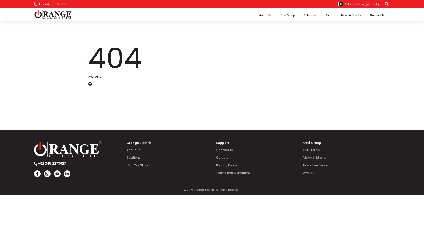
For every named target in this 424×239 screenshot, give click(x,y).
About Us (265, 15)
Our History (311, 150)
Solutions (310, 15)
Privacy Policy (226, 165)
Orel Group (287, 15)
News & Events (351, 15)
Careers (222, 158)
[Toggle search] (386, 4)
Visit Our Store (137, 165)
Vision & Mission (315, 158)
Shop (329, 15)
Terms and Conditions (233, 173)
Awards (308, 173)
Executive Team (315, 165)
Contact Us (378, 15)
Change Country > (370, 4)
